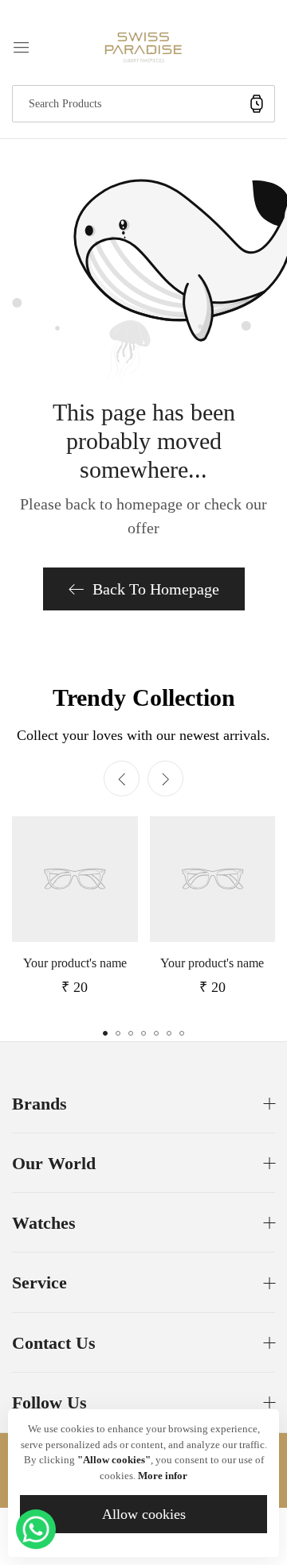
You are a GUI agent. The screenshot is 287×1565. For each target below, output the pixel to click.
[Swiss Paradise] (143, 46)
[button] (165, 778)
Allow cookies (144, 1514)
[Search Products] (256, 103)
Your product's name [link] (75, 963)
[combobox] (143, 103)
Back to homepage (155, 589)
